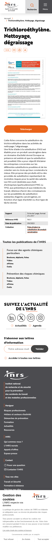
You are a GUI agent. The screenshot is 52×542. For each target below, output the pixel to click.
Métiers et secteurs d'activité (17, 414)
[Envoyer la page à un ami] (14, 50)
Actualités (8, 426)
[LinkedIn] (12, 318)
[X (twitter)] (21, 318)
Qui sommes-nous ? (13, 441)
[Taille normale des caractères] (25, 50)
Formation (9, 422)
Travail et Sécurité (12, 481)
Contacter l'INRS (15, 469)
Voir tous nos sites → (14, 489)
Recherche (32, 9)
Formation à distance (14, 485)
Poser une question (16, 465)
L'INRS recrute (11, 445)
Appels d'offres (11, 449)
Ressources (9, 429)
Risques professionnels (15, 410)
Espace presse (10, 453)
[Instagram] (40, 318)
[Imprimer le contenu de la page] (19, 50)
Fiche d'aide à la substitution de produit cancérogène (36, 229)
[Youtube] (31, 318)
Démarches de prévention (16, 418)
